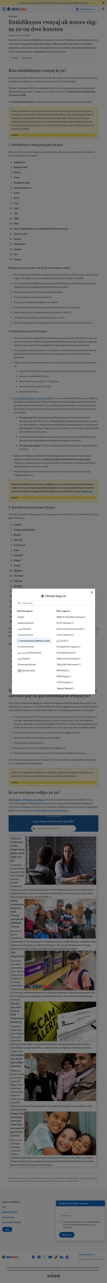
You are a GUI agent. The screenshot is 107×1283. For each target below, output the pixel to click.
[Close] (92, 592)
